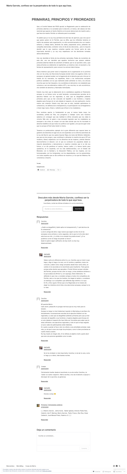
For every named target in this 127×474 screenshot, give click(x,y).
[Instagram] (114, 466)
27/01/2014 (44, 407)
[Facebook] (117, 466)
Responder (44, 247)
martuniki (47, 254)
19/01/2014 (44, 223)
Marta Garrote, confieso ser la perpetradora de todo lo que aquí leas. (39, 5)
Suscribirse (78, 209)
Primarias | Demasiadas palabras (51, 405)
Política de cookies (46, 471)
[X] (119, 466)
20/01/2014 (44, 301)
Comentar (84, 448)
